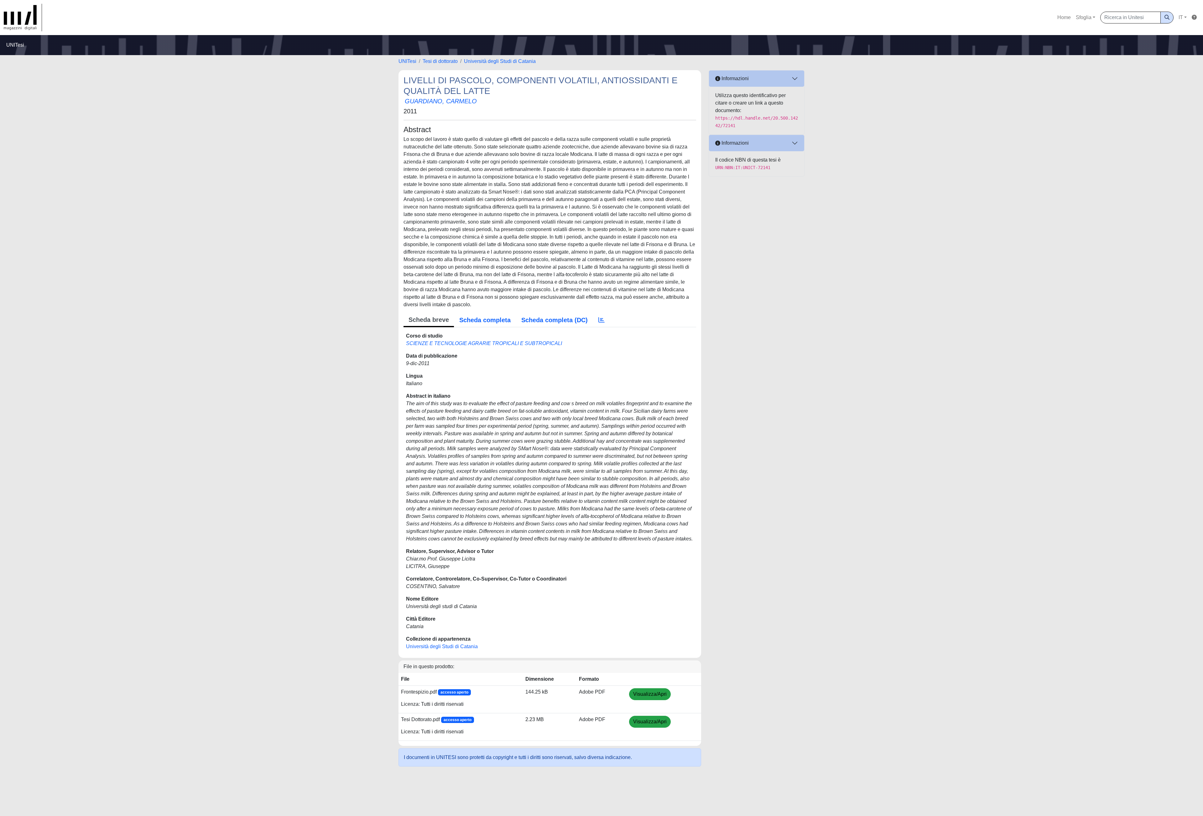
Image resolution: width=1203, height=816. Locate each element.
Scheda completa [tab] (485, 320)
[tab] (601, 320)
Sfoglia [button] (1083, 17)
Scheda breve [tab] (429, 319)
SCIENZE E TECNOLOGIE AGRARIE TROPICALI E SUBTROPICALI (484, 343)
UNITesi (407, 61)
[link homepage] (23, 17)
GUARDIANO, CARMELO (441, 101)
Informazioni (734, 78)
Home (1064, 17)
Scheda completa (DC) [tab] (554, 320)
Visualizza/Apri (650, 694)
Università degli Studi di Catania (500, 61)
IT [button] (1181, 17)
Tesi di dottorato (440, 61)
